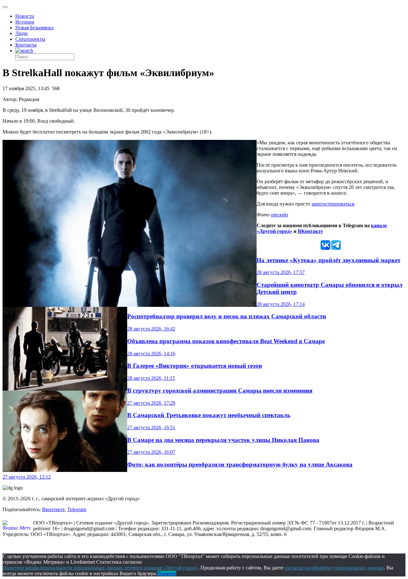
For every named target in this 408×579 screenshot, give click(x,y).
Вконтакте (53, 509)
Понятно (166, 573)
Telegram (76, 509)
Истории (24, 22)
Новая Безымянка (34, 27)
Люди (21, 33)
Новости (24, 16)
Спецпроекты (30, 39)
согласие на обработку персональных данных (334, 567)
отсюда (279, 214)
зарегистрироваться (332, 203)
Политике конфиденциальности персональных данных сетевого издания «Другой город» (100, 567)
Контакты (26, 44)
